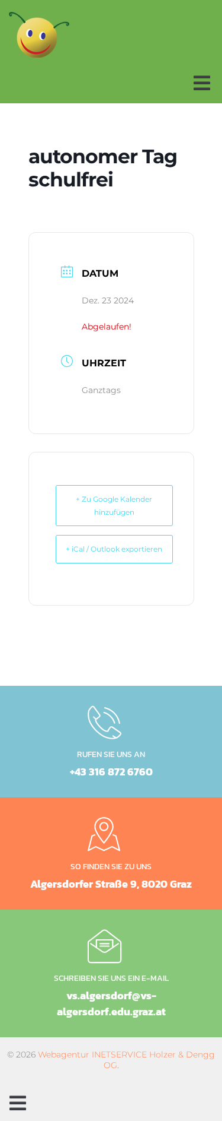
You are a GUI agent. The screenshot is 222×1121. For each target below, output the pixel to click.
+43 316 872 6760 (111, 772)
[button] (202, 83)
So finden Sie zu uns (111, 866)
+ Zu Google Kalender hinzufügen (114, 506)
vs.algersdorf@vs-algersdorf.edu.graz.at (111, 1003)
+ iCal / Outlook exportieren (114, 548)
